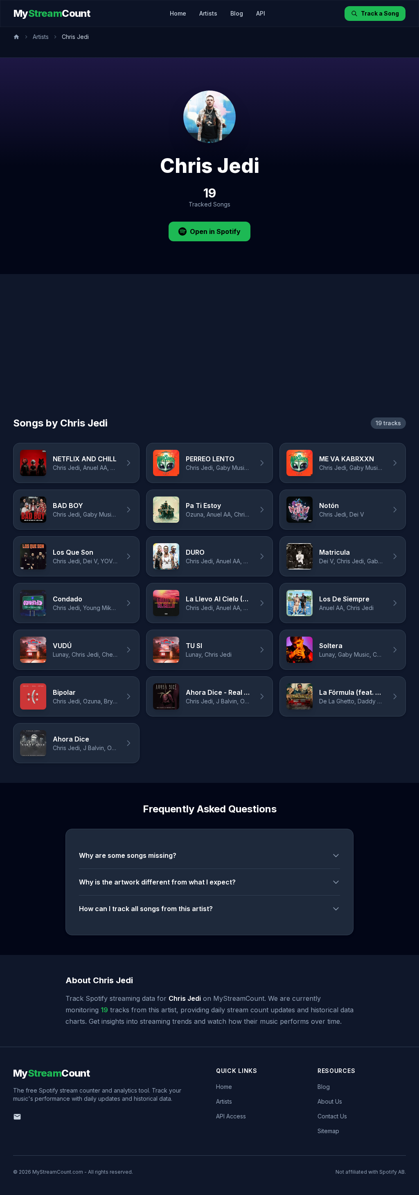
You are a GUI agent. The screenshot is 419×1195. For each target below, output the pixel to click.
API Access (231, 1116)
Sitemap (328, 1130)
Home (178, 13)
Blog (236, 13)
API (260, 13)
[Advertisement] (209, 355)
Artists (208, 13)
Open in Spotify (215, 231)
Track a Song (380, 13)
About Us (330, 1101)
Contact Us (332, 1116)
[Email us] (17, 1117)
